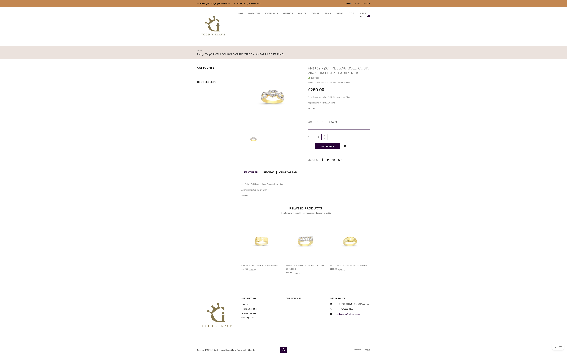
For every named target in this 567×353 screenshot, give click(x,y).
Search (244, 304)
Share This (313, 159)
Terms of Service (248, 313)
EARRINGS (339, 13)
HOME (240, 13)
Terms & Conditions (250, 308)
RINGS (328, 13)
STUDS (352, 13)
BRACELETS (287, 13)
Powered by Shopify (246, 350)
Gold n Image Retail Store (225, 350)
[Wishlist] (345, 146)
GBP (345, 3)
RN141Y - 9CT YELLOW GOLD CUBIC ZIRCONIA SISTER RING (305, 267)
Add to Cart (327, 146)
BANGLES (302, 13)
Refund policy (247, 317)
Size (310, 121)
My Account (362, 3)
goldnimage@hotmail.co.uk (348, 314)
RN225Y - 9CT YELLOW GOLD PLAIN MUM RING (349, 265)
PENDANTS (315, 13)
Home (199, 50)
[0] (367, 17)
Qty (310, 137)
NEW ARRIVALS (271, 13)
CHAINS (363, 13)
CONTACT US (254, 13)
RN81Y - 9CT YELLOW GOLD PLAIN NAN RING (259, 265)
